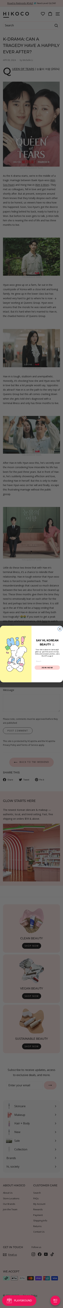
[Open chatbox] (55, 1301)
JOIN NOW (47, 667)
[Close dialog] (60, 629)
